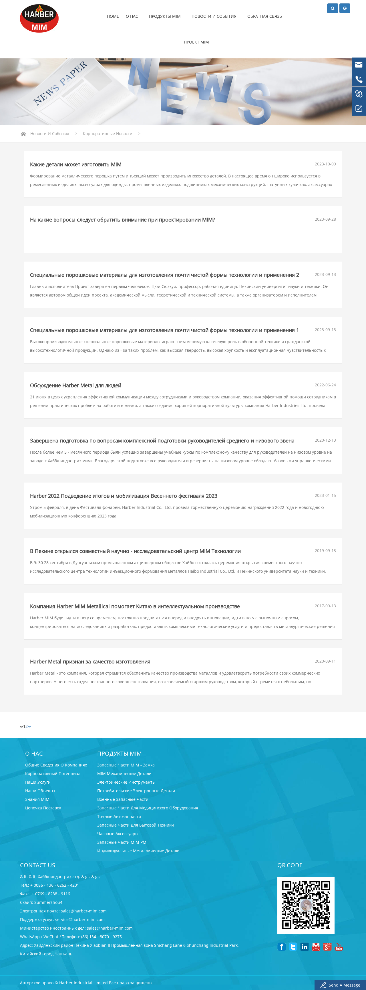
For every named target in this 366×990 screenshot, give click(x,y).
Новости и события (215, 16)
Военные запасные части (122, 799)
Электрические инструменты (126, 782)
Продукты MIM (165, 16)
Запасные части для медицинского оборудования (147, 808)
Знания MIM (37, 799)
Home (113, 16)
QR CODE (290, 865)
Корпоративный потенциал (52, 773)
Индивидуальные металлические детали (138, 850)
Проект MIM (196, 42)
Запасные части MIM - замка (126, 765)
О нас (132, 16)
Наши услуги (38, 782)
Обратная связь (265, 16)
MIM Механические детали (124, 773)
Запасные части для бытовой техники (135, 825)
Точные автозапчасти (119, 816)
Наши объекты (40, 790)
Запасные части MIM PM (121, 842)
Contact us (37, 865)
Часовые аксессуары (117, 833)
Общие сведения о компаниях (56, 765)
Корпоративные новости (107, 133)
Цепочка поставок (43, 808)
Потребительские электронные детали (136, 790)
